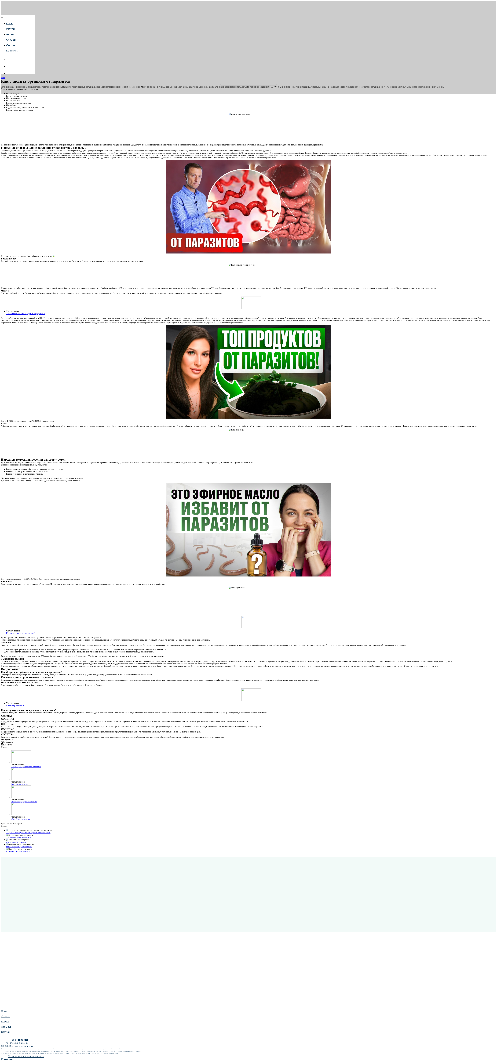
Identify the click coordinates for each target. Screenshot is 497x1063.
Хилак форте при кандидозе (18, 837)
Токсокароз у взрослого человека (26, 767)
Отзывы (5, 302)
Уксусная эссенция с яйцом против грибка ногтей (28, 833)
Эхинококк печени (19, 784)
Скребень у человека (20, 819)
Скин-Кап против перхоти (18, 851)
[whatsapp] (8, 66)
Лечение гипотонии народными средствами (25, 313)
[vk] (8, 60)
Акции (4, 297)
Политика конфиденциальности (26, 1056)
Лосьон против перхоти (16, 842)
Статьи (5, 308)
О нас (9, 23)
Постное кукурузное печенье (24, 802)
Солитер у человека (15, 705)
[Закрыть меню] (2, 17)
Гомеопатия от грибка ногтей (19, 847)
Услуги (10, 28)
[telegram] (8, 73)
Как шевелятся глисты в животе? (20, 633)
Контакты (12, 50)
